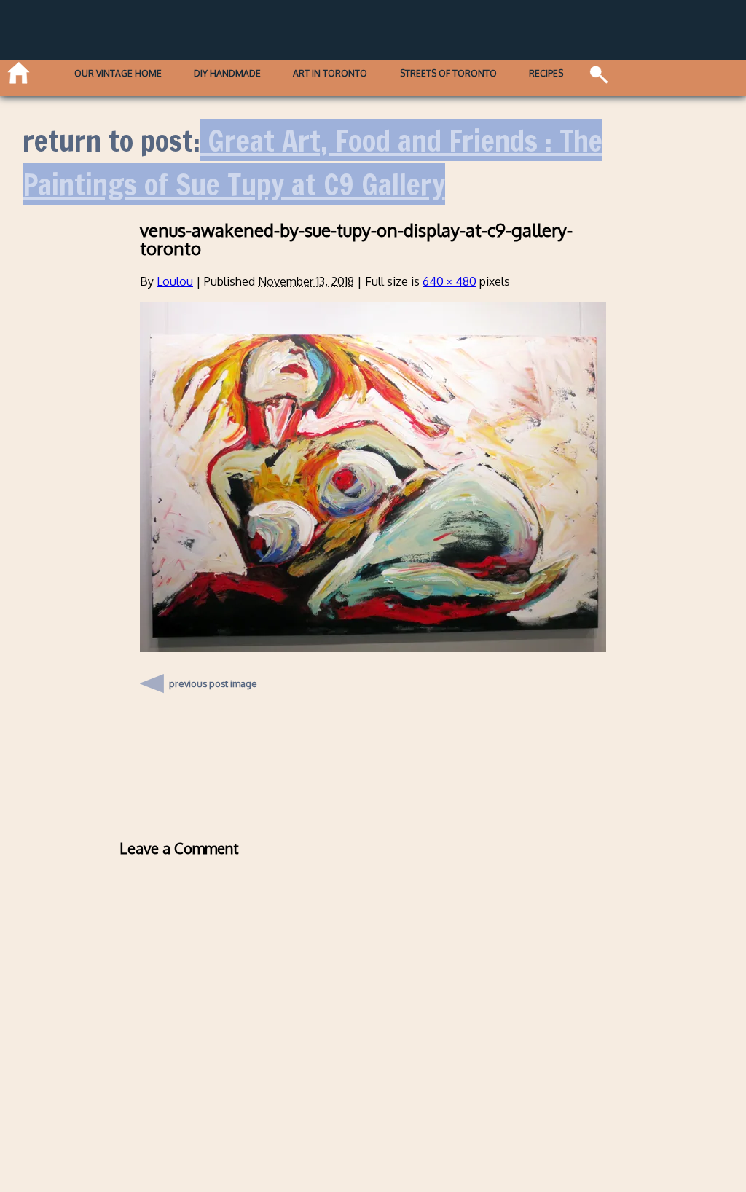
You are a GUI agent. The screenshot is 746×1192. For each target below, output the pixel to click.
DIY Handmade (227, 73)
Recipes (546, 73)
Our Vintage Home (118, 73)
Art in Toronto (330, 73)
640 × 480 (449, 281)
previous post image (213, 680)
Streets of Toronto (448, 73)
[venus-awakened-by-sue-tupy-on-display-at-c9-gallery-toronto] (373, 647)
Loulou (175, 281)
